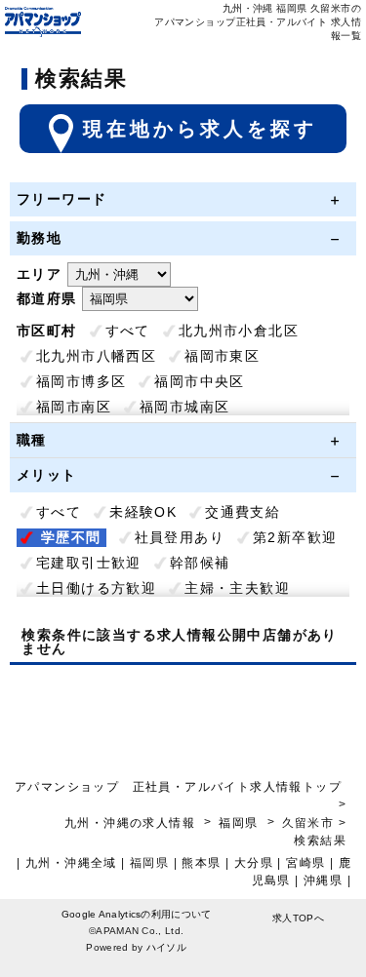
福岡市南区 (73, 406)
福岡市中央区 (199, 381)
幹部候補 (200, 562)
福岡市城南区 (184, 406)
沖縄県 (323, 880)
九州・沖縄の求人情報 (131, 823)
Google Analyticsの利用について (136, 914)
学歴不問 (71, 537)
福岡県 (238, 823)
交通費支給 (242, 512)
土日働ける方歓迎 (96, 588)
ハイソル (166, 947)
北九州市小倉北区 (239, 330)
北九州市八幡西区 (96, 356)
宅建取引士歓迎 (89, 562)
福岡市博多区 (81, 381)
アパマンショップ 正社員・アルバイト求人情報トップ (178, 787)
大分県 (253, 863)
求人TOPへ (298, 918)
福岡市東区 (222, 356)
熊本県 (201, 863)
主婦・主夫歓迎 (237, 588)
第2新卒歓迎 (295, 537)
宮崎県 (305, 863)
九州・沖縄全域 (71, 863)
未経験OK (143, 512)
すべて (127, 330)
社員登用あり (179, 537)
